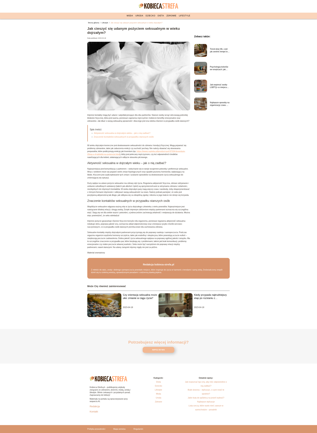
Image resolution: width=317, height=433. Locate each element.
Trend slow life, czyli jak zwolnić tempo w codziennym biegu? (219, 50)
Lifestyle (184, 16)
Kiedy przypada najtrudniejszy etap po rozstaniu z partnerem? (210, 296)
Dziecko (150, 16)
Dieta (161, 16)
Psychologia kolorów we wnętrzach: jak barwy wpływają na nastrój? (219, 68)
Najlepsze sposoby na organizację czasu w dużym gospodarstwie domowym (219, 104)
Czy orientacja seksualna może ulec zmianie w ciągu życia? (140, 296)
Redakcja (95, 406)
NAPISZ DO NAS (158, 350)
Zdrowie (171, 16)
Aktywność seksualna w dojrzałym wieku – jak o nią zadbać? (122, 133)
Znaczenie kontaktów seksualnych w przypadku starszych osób (124, 137)
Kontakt (94, 411)
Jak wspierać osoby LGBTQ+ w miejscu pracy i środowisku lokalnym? (218, 86)
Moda (130, 16)
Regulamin (138, 429)
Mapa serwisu (119, 429)
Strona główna (94, 23)
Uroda (139, 16)
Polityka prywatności (96, 429)
